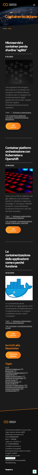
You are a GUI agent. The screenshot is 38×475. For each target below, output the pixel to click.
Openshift (24, 223)
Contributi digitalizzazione (15, 373)
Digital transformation (13, 376)
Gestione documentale (14, 378)
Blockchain (9, 371)
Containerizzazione (21, 118)
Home (5, 29)
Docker (8, 223)
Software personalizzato (14, 218)
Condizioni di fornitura (13, 446)
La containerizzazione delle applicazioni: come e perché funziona (17, 259)
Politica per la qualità (12, 456)
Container (9, 118)
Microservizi (9, 119)
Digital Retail (10, 375)
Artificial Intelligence (12, 369)
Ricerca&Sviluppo (12, 382)
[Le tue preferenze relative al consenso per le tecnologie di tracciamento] (34, 471)
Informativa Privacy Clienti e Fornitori (17, 451)
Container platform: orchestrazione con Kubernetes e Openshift (18, 153)
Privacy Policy (11, 458)
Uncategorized (11, 391)
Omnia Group (10, 380)
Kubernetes (15, 223)
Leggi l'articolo (13, 126)
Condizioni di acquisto (13, 449)
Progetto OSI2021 (11, 453)
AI (6, 367)
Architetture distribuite (17, 116)
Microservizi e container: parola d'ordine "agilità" (16, 46)
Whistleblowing (10, 463)
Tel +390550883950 (12, 444)
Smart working (10, 383)
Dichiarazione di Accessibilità (15, 460)
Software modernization (22, 112)
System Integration (12, 389)
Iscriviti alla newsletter (13, 355)
